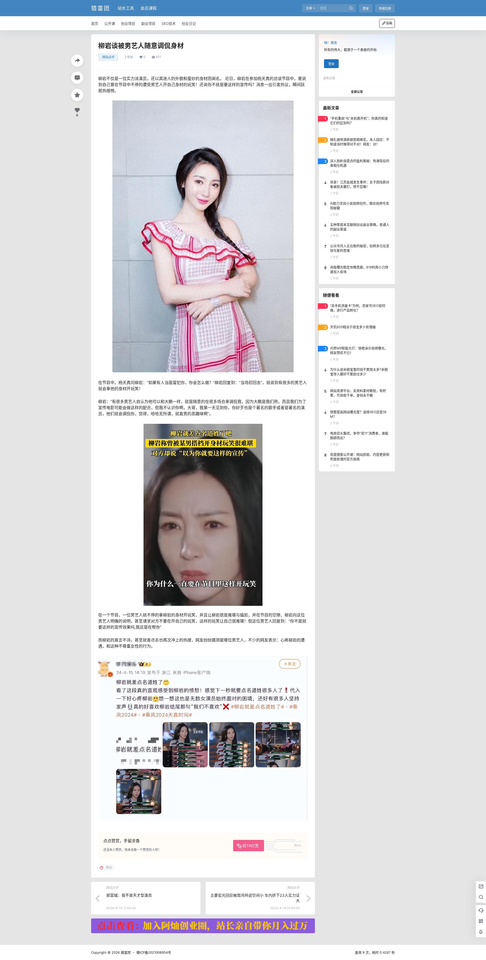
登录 (366, 8)
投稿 (389, 23)
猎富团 (125, 952)
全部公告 (357, 92)
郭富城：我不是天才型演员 (129, 895)
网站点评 (108, 57)
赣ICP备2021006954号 (153, 952)
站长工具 (126, 8)
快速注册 (385, 8)
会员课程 (148, 8)
